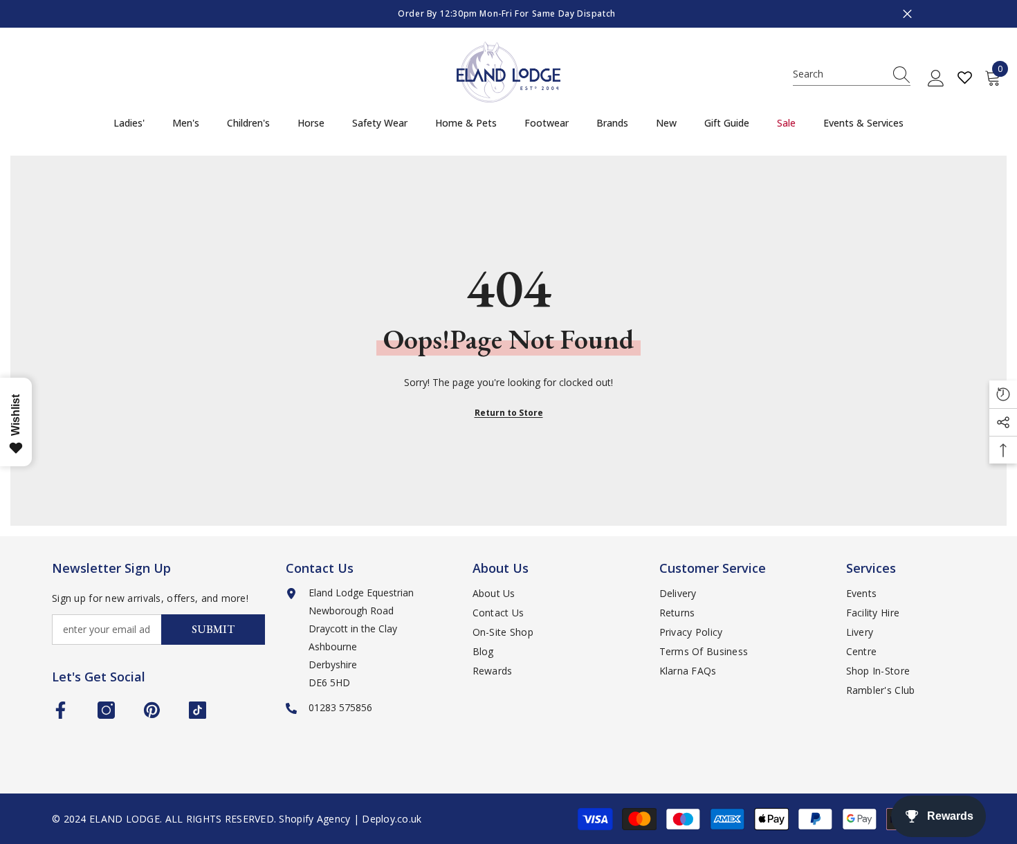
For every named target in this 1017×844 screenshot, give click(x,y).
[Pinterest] (152, 710)
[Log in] (936, 79)
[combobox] (838, 74)
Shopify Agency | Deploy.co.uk (350, 818)
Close (907, 14)
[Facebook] (60, 710)
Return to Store (509, 413)
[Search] (851, 74)
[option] (508, 14)
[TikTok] (197, 710)
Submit (213, 629)
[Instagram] (106, 710)
